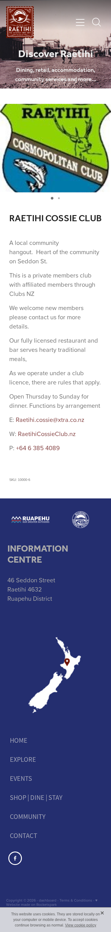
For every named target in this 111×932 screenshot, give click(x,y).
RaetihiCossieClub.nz (47, 433)
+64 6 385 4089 (38, 447)
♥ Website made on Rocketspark (51, 902)
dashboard (47, 900)
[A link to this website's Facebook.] (15, 858)
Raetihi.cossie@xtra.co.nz (50, 419)
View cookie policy (80, 925)
